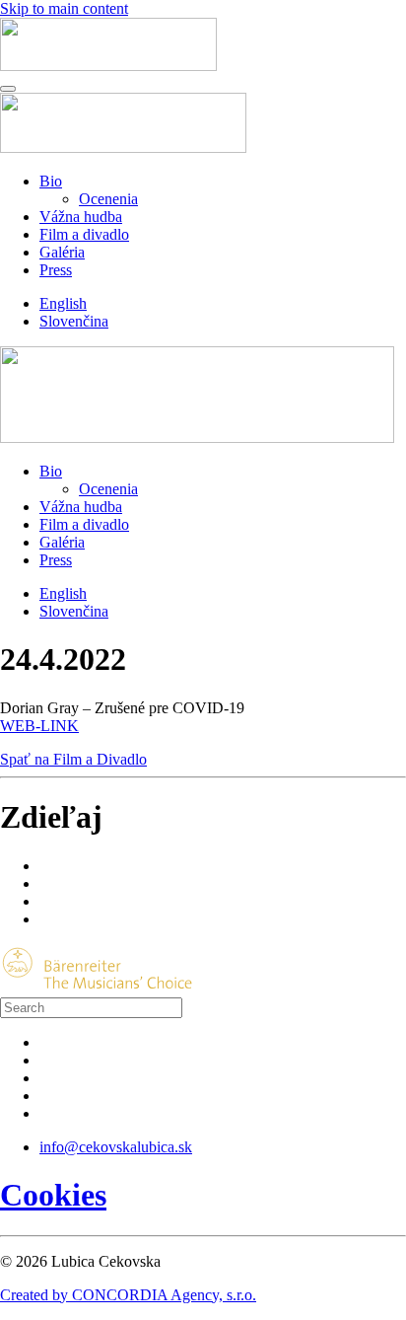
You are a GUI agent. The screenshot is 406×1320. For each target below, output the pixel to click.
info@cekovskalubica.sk (115, 1146)
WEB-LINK (39, 725)
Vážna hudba (80, 216)
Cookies (53, 1194)
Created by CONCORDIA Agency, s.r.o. (128, 1294)
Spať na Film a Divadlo (73, 759)
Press (55, 269)
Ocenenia (108, 198)
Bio (50, 181)
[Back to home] (108, 65)
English (63, 303)
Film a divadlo (84, 234)
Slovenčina (73, 321)
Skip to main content (64, 8)
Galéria (62, 252)
